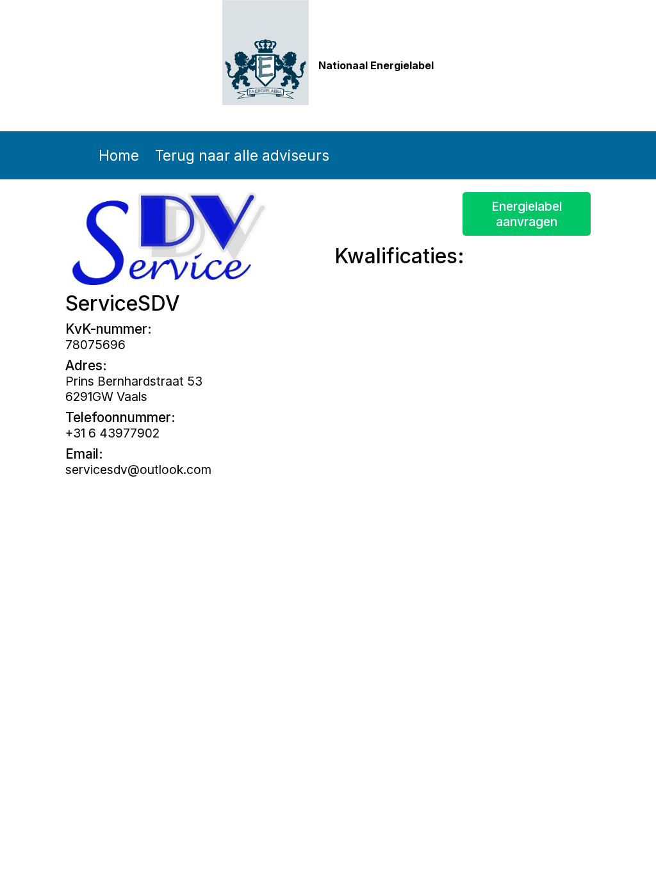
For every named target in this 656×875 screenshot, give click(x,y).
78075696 (95, 344)
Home (119, 155)
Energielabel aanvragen (526, 214)
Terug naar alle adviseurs (242, 155)
